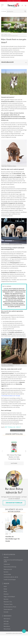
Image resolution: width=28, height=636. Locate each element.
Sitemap (6, 557)
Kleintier (6, 594)
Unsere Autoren (8, 609)
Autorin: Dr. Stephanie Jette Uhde (18, 430)
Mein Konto (7, 618)
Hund (5, 586)
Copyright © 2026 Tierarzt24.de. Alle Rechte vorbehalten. (14, 633)
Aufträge (6, 621)
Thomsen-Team (8, 604)
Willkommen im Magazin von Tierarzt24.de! (14, 0)
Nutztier (6, 599)
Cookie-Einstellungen (10, 579)
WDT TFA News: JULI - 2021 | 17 (13, 427)
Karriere (6, 572)
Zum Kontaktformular (14, 503)
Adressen (6, 624)
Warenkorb (7, 626)
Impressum (7, 564)
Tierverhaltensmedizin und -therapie (10, 395)
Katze (5, 589)
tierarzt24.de (7, 574)
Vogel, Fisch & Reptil (9, 596)
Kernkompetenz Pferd (10, 607)
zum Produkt (14, 463)
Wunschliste (7, 629)
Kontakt (6, 612)
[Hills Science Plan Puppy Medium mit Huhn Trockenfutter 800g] (14, 447)
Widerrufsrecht (8, 569)
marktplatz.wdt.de (9, 577)
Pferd (5, 591)
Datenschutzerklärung (10, 566)
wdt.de (16, 577)
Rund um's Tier (8, 601)
